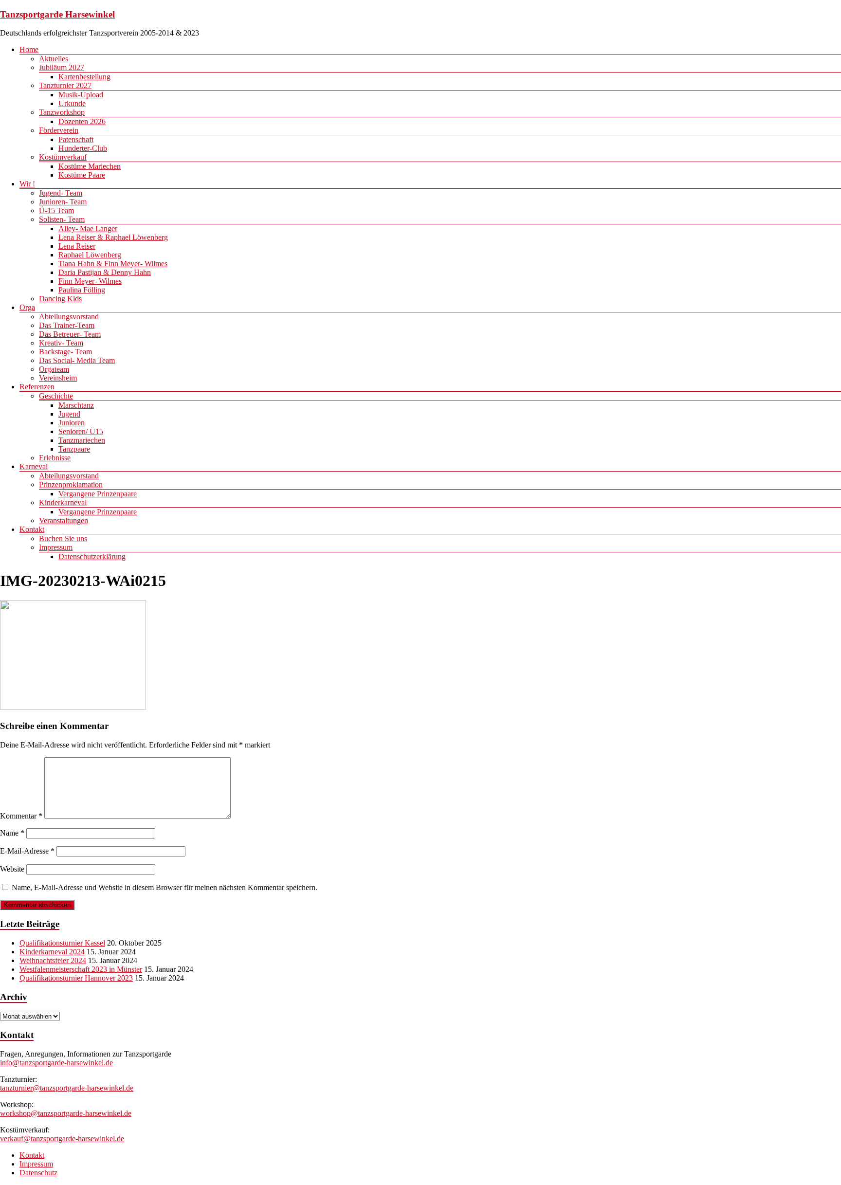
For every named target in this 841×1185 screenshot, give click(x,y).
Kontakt (31, 529)
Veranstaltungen (63, 520)
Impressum (56, 547)
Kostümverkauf (63, 157)
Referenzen (37, 387)
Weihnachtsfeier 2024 (52, 960)
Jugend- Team (60, 193)
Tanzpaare (74, 449)
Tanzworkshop (62, 112)
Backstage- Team (65, 351)
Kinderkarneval (63, 502)
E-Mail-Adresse (27, 851)
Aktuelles (53, 59)
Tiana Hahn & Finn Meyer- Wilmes (112, 263)
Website (12, 869)
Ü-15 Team (56, 210)
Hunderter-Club (82, 148)
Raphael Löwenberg (89, 255)
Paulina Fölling (81, 290)
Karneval (33, 466)
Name (12, 833)
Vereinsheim (58, 378)
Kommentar (21, 816)
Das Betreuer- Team (70, 334)
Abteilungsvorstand (69, 316)
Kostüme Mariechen (89, 166)
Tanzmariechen (81, 440)
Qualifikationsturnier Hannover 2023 (76, 978)
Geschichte (56, 396)
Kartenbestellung (84, 77)
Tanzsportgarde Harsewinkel (57, 14)
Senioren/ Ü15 (80, 431)
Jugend (69, 414)
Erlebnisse (55, 458)
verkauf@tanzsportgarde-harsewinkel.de (62, 1138)
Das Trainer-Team (66, 325)
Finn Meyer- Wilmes (90, 281)
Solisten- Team (62, 219)
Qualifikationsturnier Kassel (62, 943)
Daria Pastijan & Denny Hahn (104, 272)
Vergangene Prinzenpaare (97, 494)
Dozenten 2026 (82, 121)
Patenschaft (75, 139)
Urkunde (72, 103)
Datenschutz (38, 1172)
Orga (27, 307)
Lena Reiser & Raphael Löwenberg (113, 237)
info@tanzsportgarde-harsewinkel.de (56, 1062)
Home (28, 49)
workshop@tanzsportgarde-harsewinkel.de (65, 1113)
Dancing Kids (60, 298)
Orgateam (54, 369)
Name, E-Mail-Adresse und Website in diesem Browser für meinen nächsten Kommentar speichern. (164, 887)
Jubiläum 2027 (61, 67)
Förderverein (58, 130)
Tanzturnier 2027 (65, 85)
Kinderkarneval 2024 (52, 952)
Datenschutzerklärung (92, 556)
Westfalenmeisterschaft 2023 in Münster (80, 969)
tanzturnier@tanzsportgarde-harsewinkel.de (66, 1088)
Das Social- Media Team (77, 360)
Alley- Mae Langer (87, 228)
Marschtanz (76, 405)
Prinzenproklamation (71, 484)
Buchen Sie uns (63, 538)
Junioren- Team (63, 202)
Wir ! (27, 184)
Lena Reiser (76, 246)
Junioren (71, 423)
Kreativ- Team (61, 343)
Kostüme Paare (81, 175)
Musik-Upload (80, 95)
